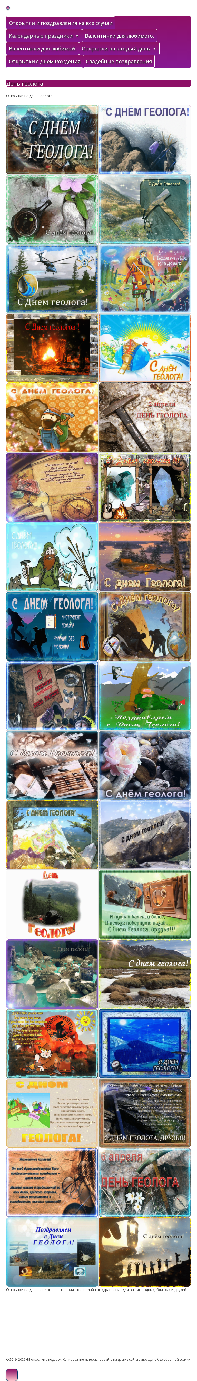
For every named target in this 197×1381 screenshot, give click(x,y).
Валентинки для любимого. (119, 35)
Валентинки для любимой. (42, 48)
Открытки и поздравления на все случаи (60, 22)
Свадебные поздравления (119, 61)
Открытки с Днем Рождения (44, 61)
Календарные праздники (41, 35)
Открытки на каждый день (116, 48)
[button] (76, 35)
